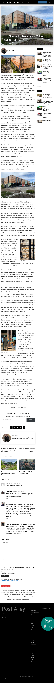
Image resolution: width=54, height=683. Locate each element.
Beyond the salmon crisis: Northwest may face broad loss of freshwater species (47, 54)
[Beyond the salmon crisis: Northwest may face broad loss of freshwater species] (39, 53)
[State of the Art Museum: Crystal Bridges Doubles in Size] (9, 464)
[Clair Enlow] (4, 51)
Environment (39, 54)
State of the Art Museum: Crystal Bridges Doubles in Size (8, 473)
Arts (5, 32)
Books (38, 66)
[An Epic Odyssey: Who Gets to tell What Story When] (27, 464)
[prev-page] (38, 86)
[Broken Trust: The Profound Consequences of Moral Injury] (39, 79)
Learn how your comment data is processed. (10, 580)
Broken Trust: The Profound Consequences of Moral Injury (46, 80)
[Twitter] (5, 617)
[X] (14, 427)
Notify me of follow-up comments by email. (11, 571)
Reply (7, 486)
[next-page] (40, 86)
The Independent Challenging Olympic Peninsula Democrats (47, 61)
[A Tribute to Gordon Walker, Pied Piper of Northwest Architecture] (39, 66)
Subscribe (30, 419)
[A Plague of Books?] (39, 121)
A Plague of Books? (47, 120)
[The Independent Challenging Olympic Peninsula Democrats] (39, 60)
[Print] (24, 427)
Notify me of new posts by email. (9, 573)
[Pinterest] (17, 427)
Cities (38, 73)
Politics (38, 61)
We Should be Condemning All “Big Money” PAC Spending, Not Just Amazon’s (9, 450)
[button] (49, 2)
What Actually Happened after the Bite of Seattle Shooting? (46, 73)
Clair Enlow (12, 51)
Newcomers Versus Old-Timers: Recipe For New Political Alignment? (27, 450)
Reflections (39, 80)
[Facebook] (11, 427)
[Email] (20, 427)
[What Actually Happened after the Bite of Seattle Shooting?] (39, 72)
